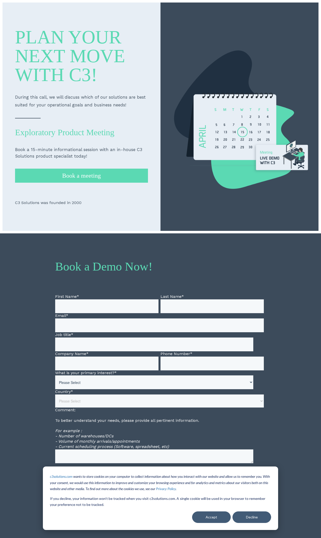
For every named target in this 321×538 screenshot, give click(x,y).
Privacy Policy (166, 489)
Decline (252, 517)
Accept (211, 517)
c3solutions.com (61, 476)
